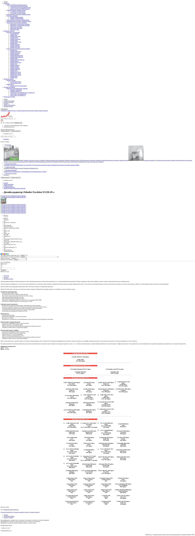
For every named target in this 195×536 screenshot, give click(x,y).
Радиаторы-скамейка (12, 15)
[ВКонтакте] (1, 254)
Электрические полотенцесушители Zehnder (18, 48)
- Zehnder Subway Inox (15, 42)
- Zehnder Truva (14, 43)
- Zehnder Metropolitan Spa (16, 57)
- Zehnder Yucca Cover (15, 73)
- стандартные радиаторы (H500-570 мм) (20, 7)
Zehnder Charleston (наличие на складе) (17, 4)
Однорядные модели (9, 187)
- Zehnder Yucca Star (15, 47)
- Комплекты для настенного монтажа (19, 24)
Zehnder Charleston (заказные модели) (16, 10)
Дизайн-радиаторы (8, 79)
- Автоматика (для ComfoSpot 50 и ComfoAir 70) (22, 92)
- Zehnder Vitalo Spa (15, 46)
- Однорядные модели (15, 81)
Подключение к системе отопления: (10, 256)
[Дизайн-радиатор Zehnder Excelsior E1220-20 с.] (13, 196)
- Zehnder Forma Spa (15, 53)
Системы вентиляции (9, 87)
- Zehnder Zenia (14, 76)
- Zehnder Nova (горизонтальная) (18, 85)
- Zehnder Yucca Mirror (15, 74)
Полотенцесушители (9, 31)
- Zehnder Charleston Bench (16, 18)
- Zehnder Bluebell (14, 33)
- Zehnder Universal (14, 65)
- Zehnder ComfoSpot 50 (16, 90)
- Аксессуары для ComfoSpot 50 (18, 94)
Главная (6, 183)
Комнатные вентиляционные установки (17, 88)
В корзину (3, 270)
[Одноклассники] (3, 254)
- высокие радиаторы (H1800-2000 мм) (20, 9)
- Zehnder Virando (14, 66)
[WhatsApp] (6, 254)
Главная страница (8, 106)
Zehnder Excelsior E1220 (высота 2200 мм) (14, 188)
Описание (6, 275)
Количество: (4, 263)
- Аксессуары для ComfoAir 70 (18, 95)
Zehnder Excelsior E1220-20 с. (11, 509)
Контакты (6, 139)
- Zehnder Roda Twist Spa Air (17, 59)
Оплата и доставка (8, 102)
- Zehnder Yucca (14, 70)
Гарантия (6, 103)
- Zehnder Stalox (14, 40)
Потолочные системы (9, 96)
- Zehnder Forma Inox (15, 36)
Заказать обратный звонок (7, 129)
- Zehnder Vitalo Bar (15, 44)
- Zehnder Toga (13, 63)
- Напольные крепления (16, 28)
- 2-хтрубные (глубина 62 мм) (17, 11)
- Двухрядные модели (15, 83)
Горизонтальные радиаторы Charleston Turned (18, 14)
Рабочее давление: (5, 258)
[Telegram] (8, 254)
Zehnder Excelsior (11, 80)
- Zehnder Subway (14, 61)
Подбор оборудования (9, 105)
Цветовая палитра (8, 279)
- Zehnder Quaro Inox (15, 39)
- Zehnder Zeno (13, 77)
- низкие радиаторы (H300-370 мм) (19, 6)
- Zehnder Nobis (14, 37)
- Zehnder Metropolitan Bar (16, 55)
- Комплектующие (14, 29)
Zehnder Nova (10, 84)
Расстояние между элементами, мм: (10, 255)
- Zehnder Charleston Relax (16, 17)
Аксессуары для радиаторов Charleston (17, 22)
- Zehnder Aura (13, 50)
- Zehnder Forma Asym (15, 51)
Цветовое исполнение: (6, 259)
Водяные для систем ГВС (13, 32)
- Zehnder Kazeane (14, 54)
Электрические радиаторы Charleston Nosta (18, 20)
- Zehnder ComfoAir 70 (15, 91)
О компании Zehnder (9, 101)
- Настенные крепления (16, 26)
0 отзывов (6, 216)
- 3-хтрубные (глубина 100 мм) (18, 13)
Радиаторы (6, 3)
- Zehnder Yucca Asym (15, 72)
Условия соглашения (18, 512)
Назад (5, 2)
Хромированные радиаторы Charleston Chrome (19, 21)
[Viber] (4, 254)
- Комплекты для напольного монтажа (20, 25)
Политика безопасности (7, 512)
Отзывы (6, 277)
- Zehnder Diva (13, 35)
